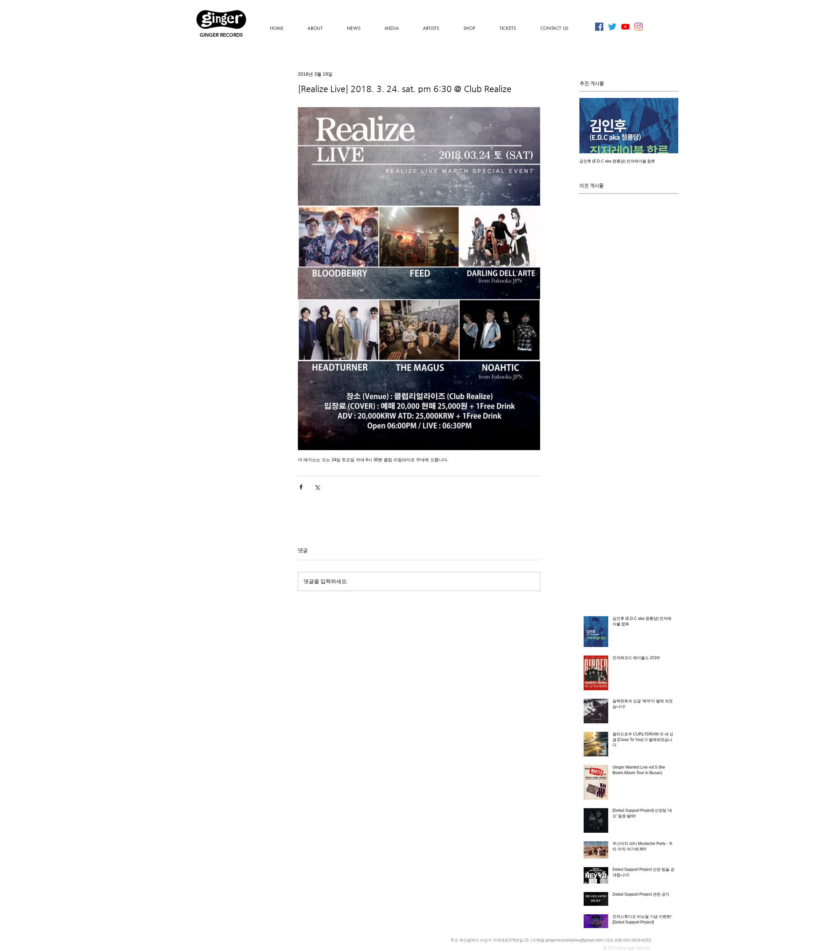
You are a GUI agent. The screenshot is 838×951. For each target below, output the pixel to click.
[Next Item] (668, 126)
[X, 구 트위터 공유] (317, 487)
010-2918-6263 (637, 940)
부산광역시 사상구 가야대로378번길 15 (494, 940)
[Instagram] (638, 27)
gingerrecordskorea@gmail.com (574, 940)
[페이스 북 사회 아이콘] (599, 27)
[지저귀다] (612, 27)
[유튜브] (625, 27)
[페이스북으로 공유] (301, 487)
